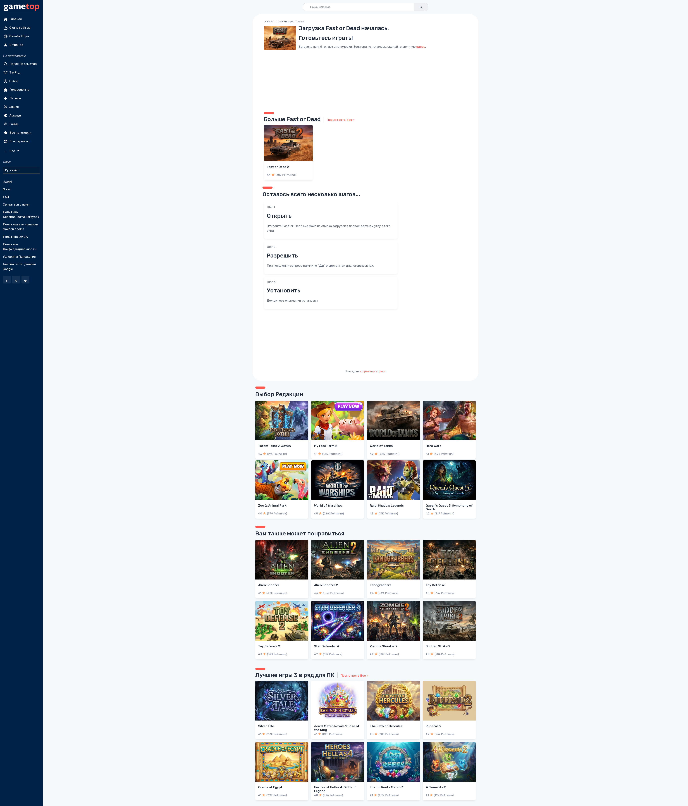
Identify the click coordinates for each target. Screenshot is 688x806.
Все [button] (10, 151)
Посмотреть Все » (341, 119)
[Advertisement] (365, 80)
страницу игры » (372, 371)
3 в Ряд (14, 72)
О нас (7, 189)
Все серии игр (19, 141)
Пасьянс (15, 98)
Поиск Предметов (23, 64)
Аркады (15, 115)
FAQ (6, 197)
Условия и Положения (19, 256)
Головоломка (19, 89)
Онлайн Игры (19, 36)
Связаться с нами (16, 204)
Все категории (20, 132)
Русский (11, 170)
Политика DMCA (15, 237)
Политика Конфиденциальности (19, 246)
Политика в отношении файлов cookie (20, 227)
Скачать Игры (19, 27)
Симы (13, 81)
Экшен (14, 107)
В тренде (16, 45)
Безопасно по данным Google (19, 266)
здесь (420, 46)
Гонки (13, 124)
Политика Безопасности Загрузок (21, 214)
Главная (15, 19)
